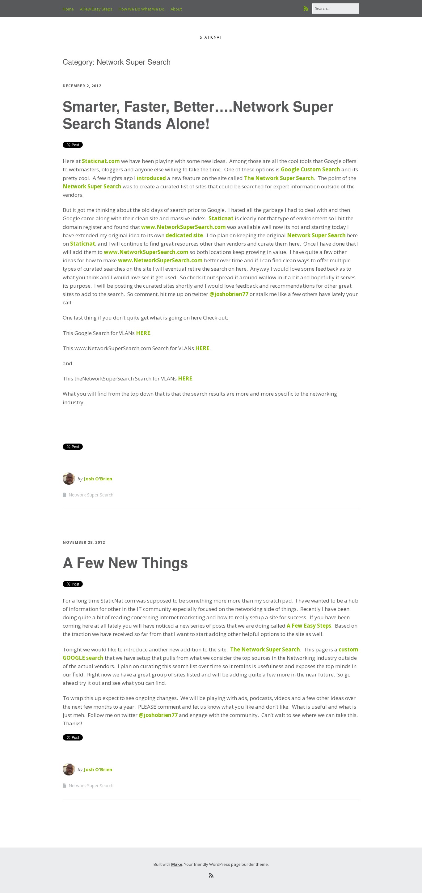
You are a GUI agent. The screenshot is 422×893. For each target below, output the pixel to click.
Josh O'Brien (98, 478)
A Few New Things (125, 562)
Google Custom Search (311, 169)
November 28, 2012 (84, 542)
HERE (143, 333)
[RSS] (307, 8)
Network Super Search (92, 186)
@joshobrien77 (228, 294)
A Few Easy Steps (96, 9)
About (176, 9)
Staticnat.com (101, 161)
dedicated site (184, 235)
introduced (151, 178)
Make (176, 864)
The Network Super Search (279, 178)
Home (68, 9)
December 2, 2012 (82, 85)
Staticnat (221, 218)
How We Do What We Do (141, 9)
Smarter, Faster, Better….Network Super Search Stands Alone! (198, 114)
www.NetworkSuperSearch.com (183, 226)
